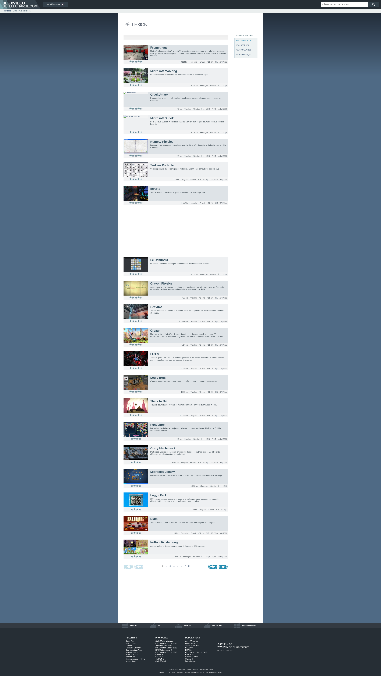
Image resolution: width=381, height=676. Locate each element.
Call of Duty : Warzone (164, 641)
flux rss (195, 670)
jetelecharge (173, 670)
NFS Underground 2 (163, 650)
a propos (182, 670)
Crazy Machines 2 (162, 448)
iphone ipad (217, 625)
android (187, 625)
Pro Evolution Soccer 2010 (196, 652)
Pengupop (157, 424)
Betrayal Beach (132, 652)
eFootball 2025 (191, 643)
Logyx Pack (158, 495)
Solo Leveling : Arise (134, 650)
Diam (154, 518)
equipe (189, 670)
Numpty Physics (161, 141)
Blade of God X (132, 655)
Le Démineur (159, 260)
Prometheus (158, 47)
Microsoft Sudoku (162, 118)
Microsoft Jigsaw (162, 471)
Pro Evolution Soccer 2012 (166, 648)
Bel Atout (159, 657)
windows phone (249, 625)
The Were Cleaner (133, 648)
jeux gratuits (242, 45)
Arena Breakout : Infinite (135, 659)
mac (159, 625)
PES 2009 (189, 648)
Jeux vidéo (6, 11)
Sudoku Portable (162, 165)
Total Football (131, 643)
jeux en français (244, 54)
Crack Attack (159, 94)
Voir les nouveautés (224, 650)
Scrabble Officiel (192, 657)
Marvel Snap (131, 661)
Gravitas (156, 307)
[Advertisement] (245, 111)
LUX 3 (154, 354)
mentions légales (198, 673)
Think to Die (158, 401)
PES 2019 (189, 655)
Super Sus (130, 641)
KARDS (129, 646)
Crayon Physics (161, 283)
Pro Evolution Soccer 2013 (166, 652)
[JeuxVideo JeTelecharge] (20, 4)
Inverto (155, 188)
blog (211, 670)
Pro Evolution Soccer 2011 (166, 643)
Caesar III (189, 659)
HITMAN (188, 650)
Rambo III (159, 655)
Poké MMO (130, 657)
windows (133, 625)
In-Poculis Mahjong (164, 542)
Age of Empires (191, 641)
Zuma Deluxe (190, 661)
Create (155, 330)
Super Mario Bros (192, 646)
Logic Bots (158, 377)
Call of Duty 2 (160, 661)
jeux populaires (243, 49)
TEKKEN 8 (159, 659)
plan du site (204, 670)
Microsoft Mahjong (163, 71)
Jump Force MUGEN (163, 646)
